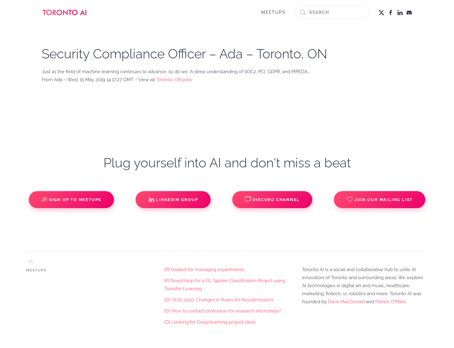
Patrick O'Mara (390, 301)
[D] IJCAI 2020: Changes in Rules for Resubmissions (218, 300)
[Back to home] (65, 12)
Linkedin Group (177, 199)
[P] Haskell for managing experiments (204, 269)
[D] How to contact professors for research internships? (222, 311)
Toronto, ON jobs (174, 79)
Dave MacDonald (346, 301)
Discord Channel (276, 199)
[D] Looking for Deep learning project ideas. (210, 322)
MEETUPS (273, 12)
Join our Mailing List (383, 199)
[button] (30, 262)
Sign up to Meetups (75, 199)
